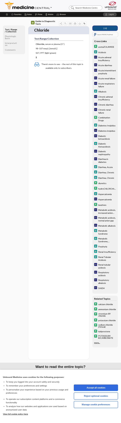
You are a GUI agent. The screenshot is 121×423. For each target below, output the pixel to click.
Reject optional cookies (96, 396)
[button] (62, 14)
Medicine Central (41, 5)
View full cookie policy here (15, 414)
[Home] (7, 14)
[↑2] (105, 28)
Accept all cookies (96, 387)
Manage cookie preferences (96, 404)
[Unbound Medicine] (110, 5)
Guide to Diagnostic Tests (45, 22)
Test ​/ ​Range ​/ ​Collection (11, 30)
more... (97, 343)
